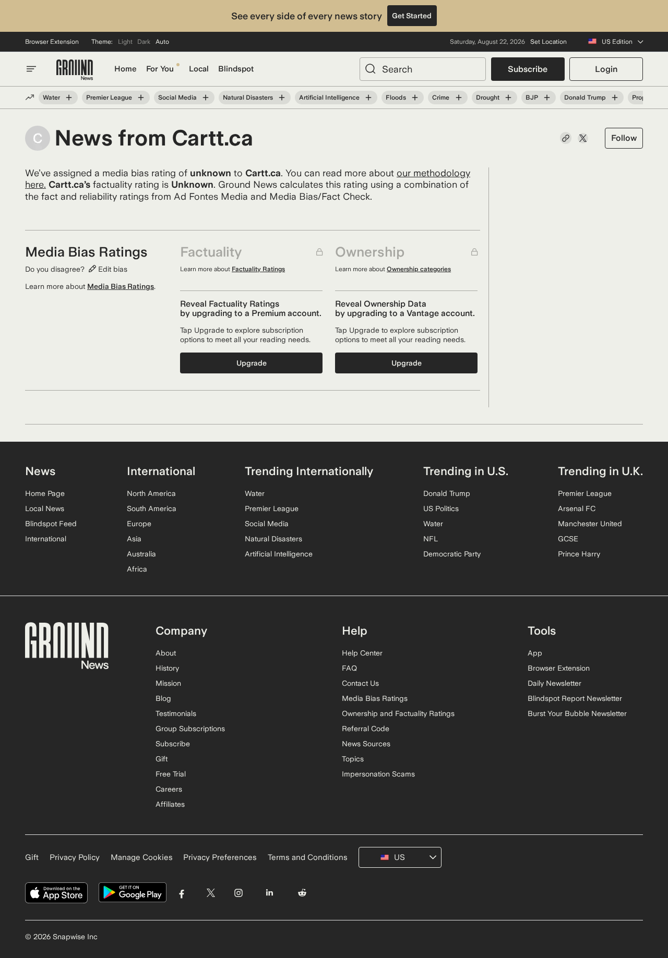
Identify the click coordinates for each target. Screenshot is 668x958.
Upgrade (251, 363)
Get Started (412, 15)
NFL (430, 539)
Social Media (177, 97)
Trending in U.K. (600, 471)
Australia (141, 554)
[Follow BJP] (547, 97)
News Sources (366, 743)
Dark (143, 41)
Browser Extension (52, 41)
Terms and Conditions (308, 857)
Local (199, 69)
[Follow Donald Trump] (614, 97)
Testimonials (176, 713)
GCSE (568, 539)
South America (151, 508)
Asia (134, 539)
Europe (139, 523)
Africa (137, 569)
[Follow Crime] (458, 97)
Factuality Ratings (258, 269)
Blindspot (236, 69)
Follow (624, 138)
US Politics (441, 508)
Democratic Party (452, 554)
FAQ (349, 668)
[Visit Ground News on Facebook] (181, 892)
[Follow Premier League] (141, 97)
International (45, 539)
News (40, 471)
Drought (487, 97)
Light (125, 41)
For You (160, 69)
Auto (162, 41)
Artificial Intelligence (329, 97)
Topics (353, 759)
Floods (396, 97)
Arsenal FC (576, 508)
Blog (163, 698)
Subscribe (527, 69)
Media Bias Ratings (120, 286)
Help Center (362, 653)
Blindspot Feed (51, 523)
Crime (440, 97)
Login (606, 69)
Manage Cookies (142, 857)
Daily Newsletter (554, 683)
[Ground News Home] (74, 70)
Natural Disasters (248, 97)
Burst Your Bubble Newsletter (577, 713)
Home (125, 69)
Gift (162, 759)
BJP (532, 97)
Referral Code (365, 728)
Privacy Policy (75, 857)
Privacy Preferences (220, 857)
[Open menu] (31, 69)
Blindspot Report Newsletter (575, 698)
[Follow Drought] (508, 97)
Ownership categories (419, 269)
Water (51, 97)
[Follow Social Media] (205, 97)
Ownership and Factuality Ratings (398, 713)
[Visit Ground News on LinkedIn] (269, 892)
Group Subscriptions (190, 728)
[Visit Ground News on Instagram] (238, 892)
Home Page (45, 493)
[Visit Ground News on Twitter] (210, 892)
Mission (168, 683)
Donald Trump (585, 97)
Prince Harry (579, 554)
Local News (44, 508)
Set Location (548, 41)
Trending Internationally (309, 471)
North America (151, 493)
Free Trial (171, 774)
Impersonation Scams (378, 774)
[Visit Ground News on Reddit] (302, 892)
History (167, 668)
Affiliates (170, 804)
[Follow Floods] (415, 97)
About (166, 653)
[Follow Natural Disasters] (282, 97)
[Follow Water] (69, 97)
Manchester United (590, 523)
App (535, 653)
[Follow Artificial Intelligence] (368, 97)
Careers (169, 789)
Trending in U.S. (465, 471)
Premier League (109, 97)
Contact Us (360, 683)
